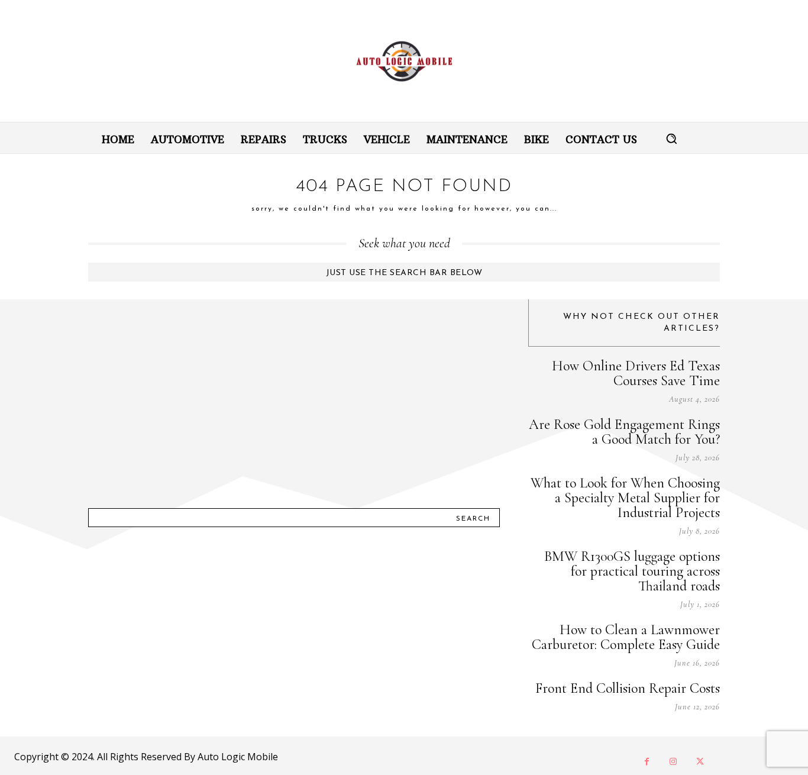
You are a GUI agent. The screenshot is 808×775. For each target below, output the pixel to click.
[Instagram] (673, 761)
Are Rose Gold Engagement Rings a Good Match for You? (624, 432)
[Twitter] (700, 761)
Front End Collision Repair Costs (627, 688)
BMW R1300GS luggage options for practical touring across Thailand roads (632, 571)
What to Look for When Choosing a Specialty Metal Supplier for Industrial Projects (625, 497)
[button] (671, 138)
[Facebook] (646, 761)
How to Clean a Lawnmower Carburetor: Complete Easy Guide (626, 637)
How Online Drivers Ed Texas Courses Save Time (636, 373)
